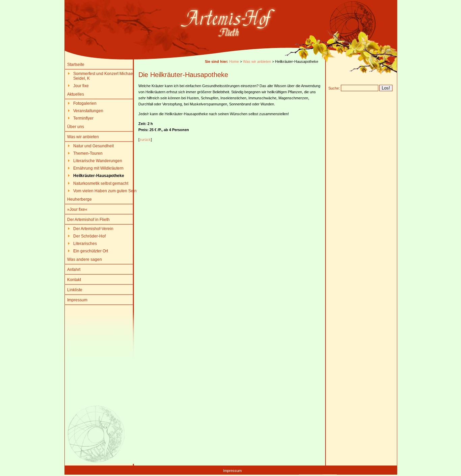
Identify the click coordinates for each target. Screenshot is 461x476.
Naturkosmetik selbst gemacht (100, 183)
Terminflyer (83, 118)
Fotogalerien (85, 103)
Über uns (75, 126)
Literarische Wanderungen (97, 160)
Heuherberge (79, 199)
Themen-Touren (88, 153)
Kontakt (74, 279)
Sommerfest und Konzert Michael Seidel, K (103, 76)
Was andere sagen (84, 259)
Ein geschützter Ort (90, 251)
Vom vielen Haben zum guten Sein (105, 191)
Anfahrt (73, 269)
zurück (145, 139)
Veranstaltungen (88, 110)
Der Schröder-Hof (89, 236)
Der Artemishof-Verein (93, 228)
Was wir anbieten (83, 136)
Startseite (75, 64)
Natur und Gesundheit (93, 146)
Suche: (334, 88)
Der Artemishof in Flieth (88, 219)
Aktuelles (75, 94)
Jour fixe (81, 85)
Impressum (77, 300)
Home (234, 61)
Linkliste (74, 289)
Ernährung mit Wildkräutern (98, 168)
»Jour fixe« (77, 209)
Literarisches (85, 243)
